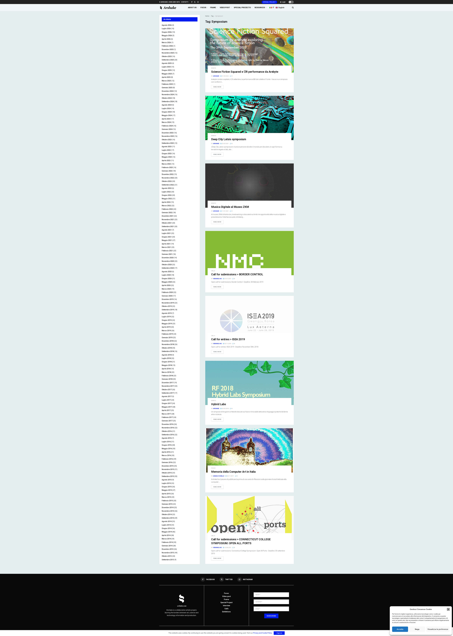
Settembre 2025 (168, 60)
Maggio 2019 (167, 324)
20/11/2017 (230, 476)
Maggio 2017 (167, 407)
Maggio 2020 (167, 282)
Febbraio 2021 (167, 251)
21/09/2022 (225, 76)
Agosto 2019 (167, 313)
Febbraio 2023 (167, 167)
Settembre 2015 (168, 476)
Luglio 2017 (166, 400)
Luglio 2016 (166, 442)
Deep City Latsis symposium (228, 139)
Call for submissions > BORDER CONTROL (237, 274)
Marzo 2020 (166, 289)
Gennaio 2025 (167, 88)
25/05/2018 (225, 408)
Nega (417, 629)
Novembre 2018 (168, 344)
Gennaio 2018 (167, 379)
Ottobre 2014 (167, 514)
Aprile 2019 (166, 327)
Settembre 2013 (168, 560)
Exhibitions (226, 612)
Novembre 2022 (168, 178)
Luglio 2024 (166, 108)
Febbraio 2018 (167, 376)
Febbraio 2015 (167, 501)
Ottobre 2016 (167, 431)
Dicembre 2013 (167, 549)
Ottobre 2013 (167, 556)
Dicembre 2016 (167, 424)
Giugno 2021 (167, 237)
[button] (448, 609)
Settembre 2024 (168, 101)
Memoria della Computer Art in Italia (233, 471)
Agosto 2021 (167, 230)
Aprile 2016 (166, 452)
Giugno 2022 (167, 195)
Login (283, 2)
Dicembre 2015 (167, 466)
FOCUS (203, 8)
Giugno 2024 (167, 112)
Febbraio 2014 (167, 542)
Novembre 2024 (168, 94)
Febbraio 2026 (167, 46)
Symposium (219, 16)
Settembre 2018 (168, 351)
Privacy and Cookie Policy (262, 633)
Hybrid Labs (218, 404)
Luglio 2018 (166, 358)
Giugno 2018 (167, 362)
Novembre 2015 (168, 469)
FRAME (213, 8)
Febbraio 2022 (167, 209)
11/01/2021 (225, 211)
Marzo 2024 (166, 122)
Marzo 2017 (166, 414)
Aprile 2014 (166, 535)
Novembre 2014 (168, 511)
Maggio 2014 (167, 532)
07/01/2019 (227, 278)
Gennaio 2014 (167, 546)
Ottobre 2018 (167, 348)
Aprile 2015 (166, 494)
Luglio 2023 (166, 150)
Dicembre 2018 (167, 341)
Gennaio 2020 (167, 296)
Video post (226, 596)
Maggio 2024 (167, 115)
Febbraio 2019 (167, 334)
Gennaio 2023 (167, 171)
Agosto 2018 (167, 355)
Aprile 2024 (166, 119)
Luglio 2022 (166, 192)
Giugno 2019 (167, 320)
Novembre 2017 (168, 386)
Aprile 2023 (166, 160)
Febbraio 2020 (167, 292)
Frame (226, 599)
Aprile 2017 (166, 410)
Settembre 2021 (168, 226)
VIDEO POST (225, 8)
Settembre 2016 (168, 435)
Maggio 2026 (167, 35)
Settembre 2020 (168, 268)
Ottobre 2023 (167, 140)
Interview (226, 605)
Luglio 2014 (166, 525)
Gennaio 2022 (167, 212)
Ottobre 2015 (167, 473)
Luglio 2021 (166, 233)
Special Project (269, 2)
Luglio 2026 (166, 29)
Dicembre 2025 (167, 49)
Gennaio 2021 (167, 254)
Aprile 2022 (166, 202)
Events (213, 68)
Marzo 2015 (166, 497)
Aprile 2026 (166, 39)
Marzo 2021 (166, 247)
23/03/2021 (225, 143)
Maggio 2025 (167, 74)
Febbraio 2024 (167, 126)
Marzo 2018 (166, 372)
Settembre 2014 (168, 518)
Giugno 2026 (167, 32)
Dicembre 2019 (167, 299)
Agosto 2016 (167, 438)
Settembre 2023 (168, 143)
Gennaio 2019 (167, 337)
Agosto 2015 (167, 480)
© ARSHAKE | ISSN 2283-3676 (169, 2)
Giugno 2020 (167, 278)
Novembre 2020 (168, 261)
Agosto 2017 (167, 396)
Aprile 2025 (166, 77)
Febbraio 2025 (167, 84)
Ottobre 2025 (167, 56)
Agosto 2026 (167, 25)
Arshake (216, 76)
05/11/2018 (227, 343)
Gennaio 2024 (167, 129)
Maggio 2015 (167, 490)
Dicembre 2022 (167, 174)
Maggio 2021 (167, 240)
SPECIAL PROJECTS (242, 8)
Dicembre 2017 (167, 383)
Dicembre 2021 (167, 216)
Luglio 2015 (166, 483)
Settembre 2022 (168, 185)
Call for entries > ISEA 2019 (228, 339)
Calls (213, 270)
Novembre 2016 (168, 428)
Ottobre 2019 (167, 306)
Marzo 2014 (166, 539)
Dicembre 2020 (167, 258)
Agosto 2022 (167, 188)
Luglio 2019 (166, 317)
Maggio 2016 (167, 449)
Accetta (400, 629)
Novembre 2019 (168, 303)
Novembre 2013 (168, 553)
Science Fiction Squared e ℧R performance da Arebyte (244, 71)
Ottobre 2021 (167, 223)
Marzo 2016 (166, 455)
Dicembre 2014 (167, 507)
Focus (213, 468)
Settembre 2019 (168, 310)
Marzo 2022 (166, 206)
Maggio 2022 (167, 199)
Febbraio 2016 (167, 459)
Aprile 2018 (166, 369)
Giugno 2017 (167, 403)
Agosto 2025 (167, 63)
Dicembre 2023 (167, 133)
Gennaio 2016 (167, 462)
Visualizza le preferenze (438, 629)
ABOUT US (192, 8)
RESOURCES (260, 8)
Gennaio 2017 (167, 421)
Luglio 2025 (166, 67)
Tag (212, 16)
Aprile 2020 (166, 285)
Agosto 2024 (167, 105)
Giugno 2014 (167, 528)
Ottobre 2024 (167, 98)
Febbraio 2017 (167, 417)
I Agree (279, 633)
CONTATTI (184, 2)
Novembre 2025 (168, 53)
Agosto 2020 (167, 272)
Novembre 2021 (168, 219)
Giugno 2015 (167, 487)
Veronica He (217, 278)
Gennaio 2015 (167, 504)
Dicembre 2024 (167, 91)
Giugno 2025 (167, 70)
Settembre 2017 (168, 393)
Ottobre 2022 (167, 181)
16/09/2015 (227, 547)
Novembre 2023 (168, 136)
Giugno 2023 (167, 153)
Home (207, 16)
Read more (217, 87)
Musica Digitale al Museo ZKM (230, 207)
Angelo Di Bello (218, 476)
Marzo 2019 (166, 331)
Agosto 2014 (167, 521)
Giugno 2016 (167, 445)
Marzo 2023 (166, 164)
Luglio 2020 (166, 275)
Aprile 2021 (166, 244)
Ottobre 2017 (167, 390)
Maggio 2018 (167, 365)
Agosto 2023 (167, 147)
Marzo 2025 (166, 81)
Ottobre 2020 (167, 265)
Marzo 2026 (166, 42)
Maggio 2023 (167, 157)
